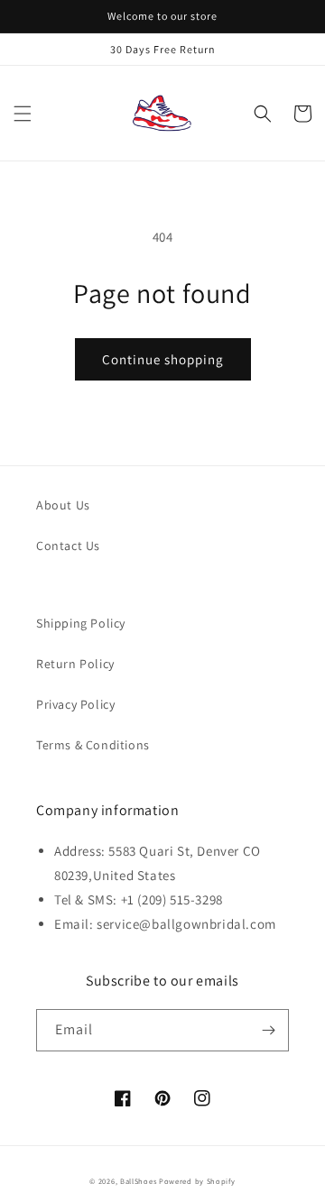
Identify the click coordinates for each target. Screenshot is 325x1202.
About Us (63, 505)
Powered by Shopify (197, 1181)
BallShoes (138, 1181)
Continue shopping (163, 359)
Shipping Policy (80, 623)
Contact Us (68, 545)
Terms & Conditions (93, 745)
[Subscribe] (268, 1030)
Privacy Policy (75, 704)
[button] (22, 113)
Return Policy (75, 664)
